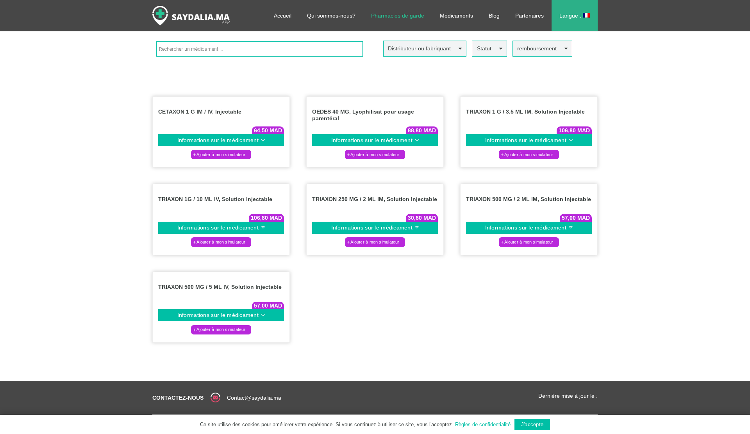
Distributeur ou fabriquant (419, 48)
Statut (484, 48)
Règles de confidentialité (483, 424)
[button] (221, 154)
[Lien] (191, 15)
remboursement (537, 48)
